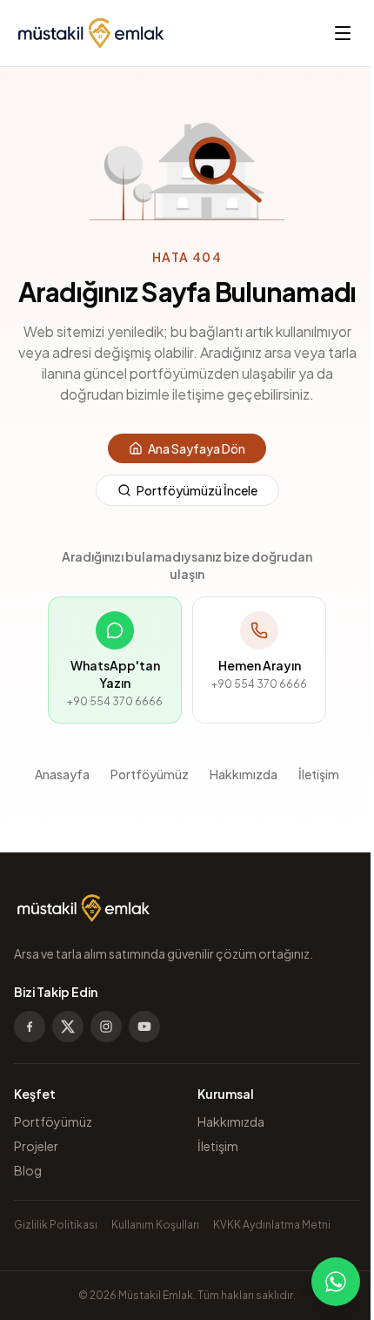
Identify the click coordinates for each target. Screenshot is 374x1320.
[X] (67, 1026)
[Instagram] (106, 1026)
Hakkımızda (243, 774)
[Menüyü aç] (342, 33)
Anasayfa (62, 774)
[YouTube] (144, 1026)
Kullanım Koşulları (155, 1224)
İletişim (318, 774)
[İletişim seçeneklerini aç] (335, 1281)
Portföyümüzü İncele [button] (197, 490)
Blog (28, 1170)
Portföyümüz (149, 774)
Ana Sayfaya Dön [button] (196, 448)
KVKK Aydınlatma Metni (272, 1224)
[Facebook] (29, 1026)
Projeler (36, 1146)
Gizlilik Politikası (55, 1224)
